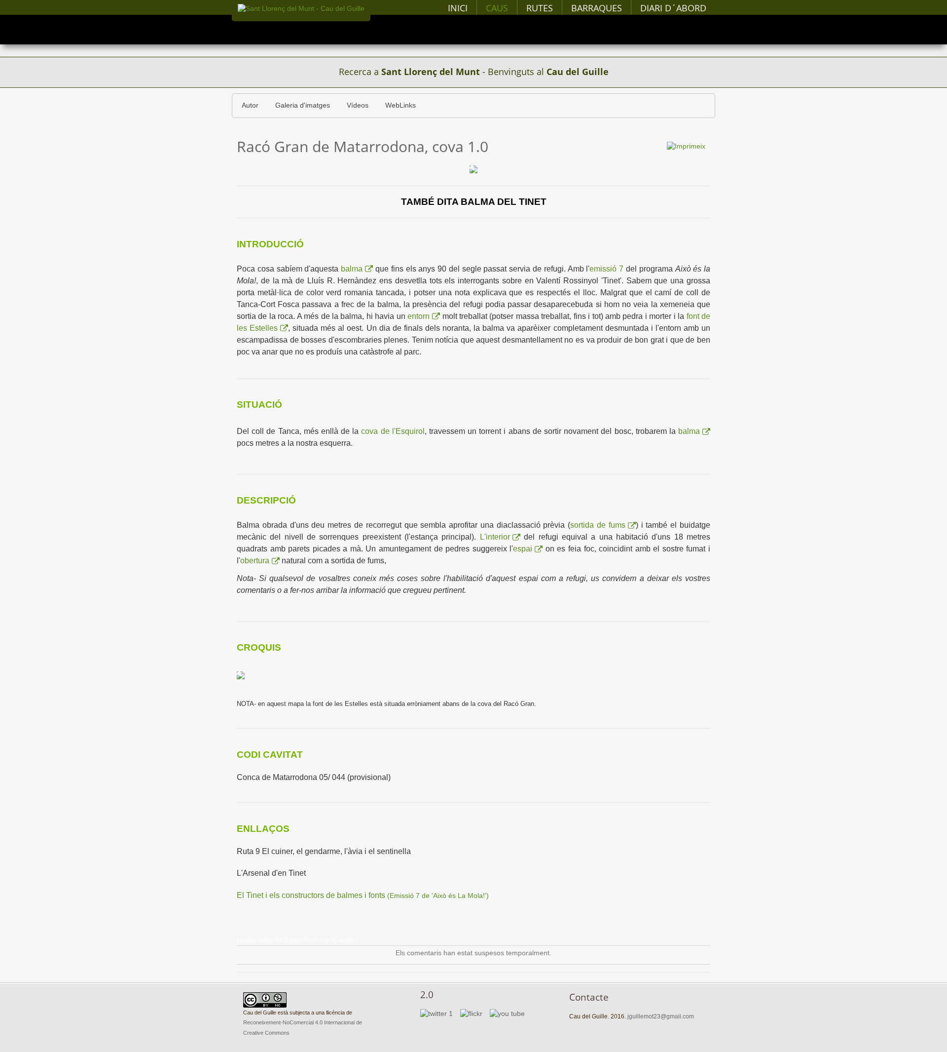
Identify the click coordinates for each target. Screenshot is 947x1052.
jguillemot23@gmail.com (660, 1016)
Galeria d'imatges (302, 105)
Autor (250, 105)
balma (352, 269)
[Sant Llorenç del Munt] (301, 8)
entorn (418, 316)
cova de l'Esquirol (392, 431)
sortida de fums (597, 525)
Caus (497, 8)
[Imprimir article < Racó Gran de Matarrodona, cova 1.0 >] (686, 146)
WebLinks (400, 105)
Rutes (539, 8)
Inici (458, 8)
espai (522, 549)
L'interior (495, 537)
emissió (604, 269)
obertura (254, 560)
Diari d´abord (673, 8)
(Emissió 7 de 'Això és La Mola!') (363, 895)
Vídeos (357, 105)
